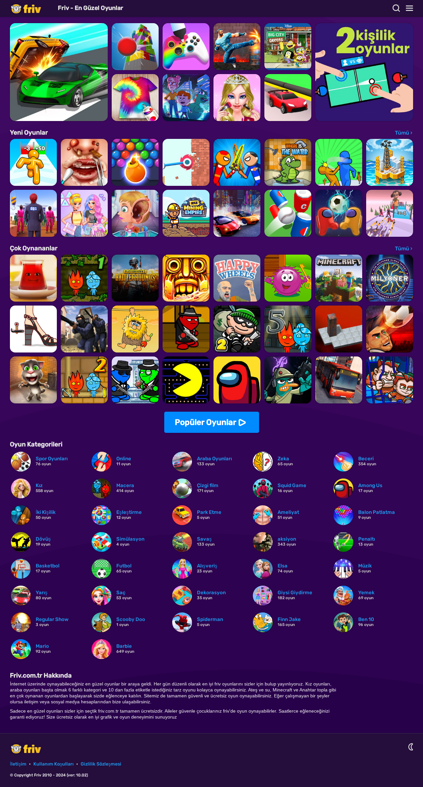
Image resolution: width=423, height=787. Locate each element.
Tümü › (403, 133)
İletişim (18, 764)
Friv (31, 8)
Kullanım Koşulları (53, 764)
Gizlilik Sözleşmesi (101, 764)
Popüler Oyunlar (205, 422)
